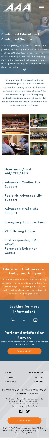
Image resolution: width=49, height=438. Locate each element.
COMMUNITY (11, 382)
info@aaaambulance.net (28, 403)
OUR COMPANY (36, 373)
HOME (8, 373)
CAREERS (39, 377)
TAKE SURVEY (24, 351)
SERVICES (10, 377)
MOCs (31, 433)
